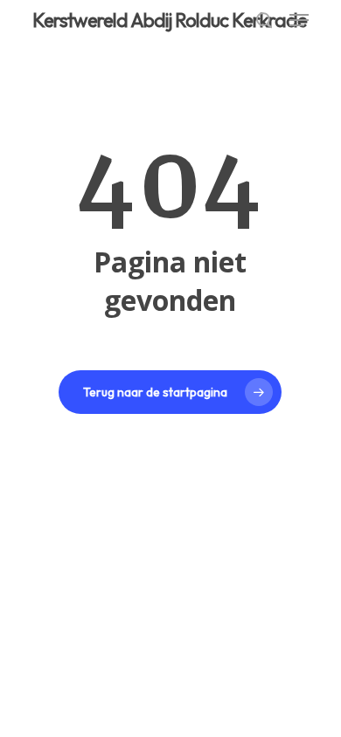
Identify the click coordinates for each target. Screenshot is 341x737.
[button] (299, 20)
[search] (264, 20)
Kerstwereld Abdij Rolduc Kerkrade (169, 20)
